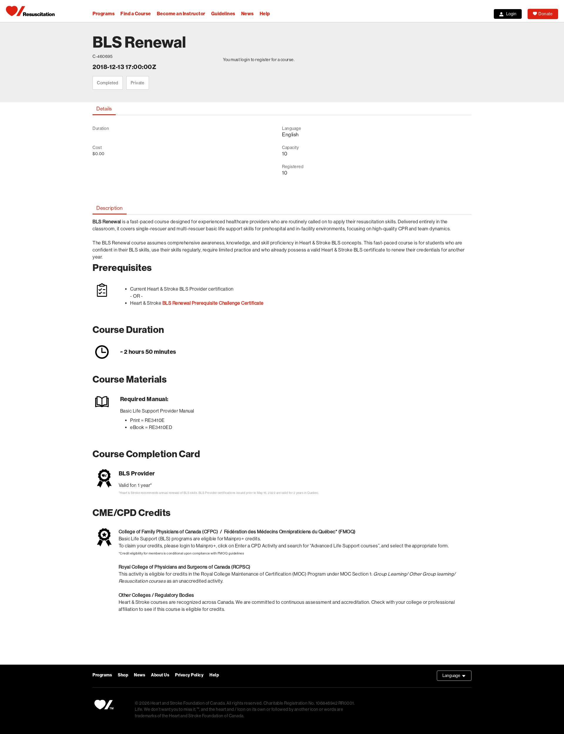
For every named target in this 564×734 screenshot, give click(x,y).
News (247, 13)
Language (456, 677)
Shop (123, 675)
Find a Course (135, 13)
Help (265, 13)
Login (511, 13)
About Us (160, 675)
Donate (545, 13)
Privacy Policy (189, 675)
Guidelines (223, 13)
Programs (104, 13)
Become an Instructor (181, 13)
